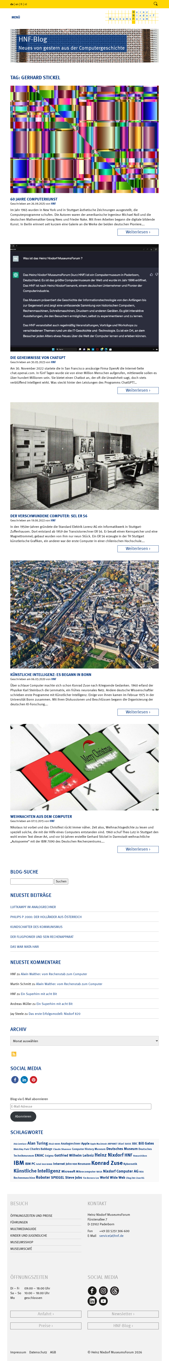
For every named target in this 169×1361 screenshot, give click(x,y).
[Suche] (156, 4)
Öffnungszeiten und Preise (31, 1215)
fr (21, 4)
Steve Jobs (73, 1177)
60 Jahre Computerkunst (34, 199)
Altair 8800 (54, 1143)
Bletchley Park (21, 1149)
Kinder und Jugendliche (28, 1235)
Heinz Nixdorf (109, 1155)
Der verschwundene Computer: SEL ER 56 (48, 515)
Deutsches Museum (122, 1148)
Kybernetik (130, 1164)
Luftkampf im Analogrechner (33, 907)
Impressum (18, 1352)
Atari (121, 1143)
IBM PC (30, 1164)
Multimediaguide (23, 1229)
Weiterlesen (137, 232)
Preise (44, 1326)
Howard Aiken (140, 1155)
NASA (99, 1171)
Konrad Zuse (107, 1163)
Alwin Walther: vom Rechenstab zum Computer (54, 974)
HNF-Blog (122, 1326)
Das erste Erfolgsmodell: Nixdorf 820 (54, 1014)
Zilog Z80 (130, 1178)
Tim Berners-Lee (91, 1178)
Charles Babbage (41, 1149)
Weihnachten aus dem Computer (41, 816)
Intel (38, 1164)
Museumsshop (21, 1242)
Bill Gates (146, 1143)
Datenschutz (38, 1352)
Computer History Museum (89, 1149)
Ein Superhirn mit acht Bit (39, 994)
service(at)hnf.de (111, 1236)
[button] (15, 1079)
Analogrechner (70, 1143)
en (17, 4)
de (11, 4)
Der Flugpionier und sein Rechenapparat (41, 937)
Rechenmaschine (24, 1178)
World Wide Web (112, 1177)
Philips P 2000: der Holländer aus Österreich (46, 917)
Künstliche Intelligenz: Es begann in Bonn (50, 674)
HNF (53, 203)
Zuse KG (140, 1178)
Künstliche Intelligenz (37, 1171)
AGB (53, 1352)
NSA (141, 1171)
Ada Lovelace (20, 1143)
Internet (59, 1164)
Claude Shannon (62, 1149)
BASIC (128, 1143)
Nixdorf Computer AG (120, 1171)
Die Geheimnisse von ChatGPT (38, 357)
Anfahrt (45, 1314)
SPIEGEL (57, 1177)
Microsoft (68, 1171)
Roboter (43, 1177)
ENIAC (39, 1155)
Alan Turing (37, 1143)
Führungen (19, 1222)
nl (26, 4)
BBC (135, 1143)
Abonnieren (23, 1116)
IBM (19, 1163)
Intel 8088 (47, 1164)
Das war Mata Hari (24, 947)
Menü (16, 17)
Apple (85, 1143)
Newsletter (122, 1314)
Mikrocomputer (86, 1171)
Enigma (49, 1155)
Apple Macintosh (98, 1143)
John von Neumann (78, 1164)
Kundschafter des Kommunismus (36, 927)
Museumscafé (21, 1249)
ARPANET (112, 1143)
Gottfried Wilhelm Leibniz (74, 1155)
